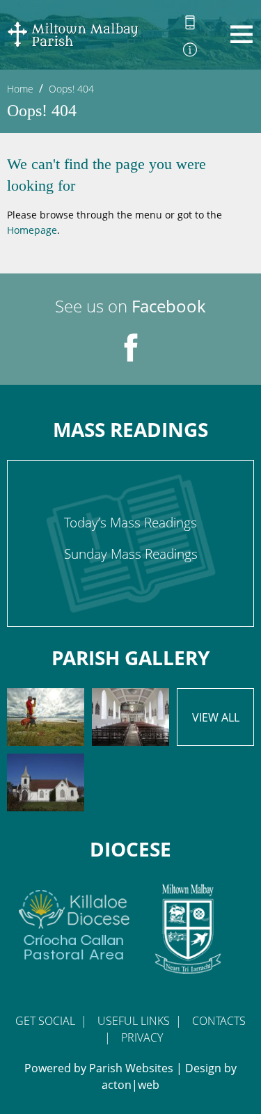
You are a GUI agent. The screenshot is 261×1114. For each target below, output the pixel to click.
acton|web (130, 1084)
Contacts (219, 1020)
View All (215, 717)
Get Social (45, 1020)
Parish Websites (131, 1068)
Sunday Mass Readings (131, 554)
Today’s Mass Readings (130, 523)
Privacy (142, 1037)
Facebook (169, 305)
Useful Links (133, 1020)
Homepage (32, 230)
